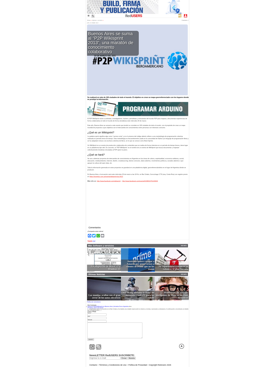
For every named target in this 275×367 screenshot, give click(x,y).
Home (88, 20)
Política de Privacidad (137, 365)
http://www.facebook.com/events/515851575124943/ (140, 181)
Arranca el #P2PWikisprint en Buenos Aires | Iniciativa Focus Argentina (108, 306)
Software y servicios (97, 20)
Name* (89, 313)
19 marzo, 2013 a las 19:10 (95, 307)
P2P (94, 241)
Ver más (184, 245)
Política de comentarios (94, 302)
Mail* (88, 316)
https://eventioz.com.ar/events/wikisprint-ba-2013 (106, 176)
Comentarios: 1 (185, 20)
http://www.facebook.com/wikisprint (109, 181)
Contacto (93, 365)
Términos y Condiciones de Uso (112, 365)
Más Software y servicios (101, 245)
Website (89, 320)
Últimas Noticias (96, 274)
